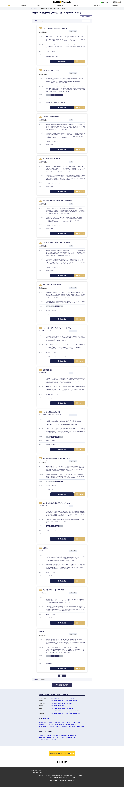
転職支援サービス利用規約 (76, 775)
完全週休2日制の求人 (43, 739)
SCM (59, 722)
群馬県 (59, 700)
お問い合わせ (76, 777)
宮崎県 (70, 713)
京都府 (55, 708)
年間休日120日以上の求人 (71, 737)
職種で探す (46, 718)
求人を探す (36, 8)
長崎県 (59, 713)
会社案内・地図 (43, 775)
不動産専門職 (64, 726)
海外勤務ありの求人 (51, 737)
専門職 (56, 724)
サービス (78, 722)
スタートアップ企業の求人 (52, 735)
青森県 (55, 698)
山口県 (67, 710)
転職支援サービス (78, 5)
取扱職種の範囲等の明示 (59, 777)
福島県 (74, 698)
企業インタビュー (41, 5)
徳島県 (70, 710)
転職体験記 (23, 5)
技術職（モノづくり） (43, 726)
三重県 (63, 705)
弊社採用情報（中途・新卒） (54, 775)
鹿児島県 (75, 713)
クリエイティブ (42, 724)
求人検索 (8, 5)
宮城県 (67, 698)
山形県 (70, 698)
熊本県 (63, 713)
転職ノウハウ (97, 5)
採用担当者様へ (114, 5)
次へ (63, 675)
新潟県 (52, 703)
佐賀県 (55, 713)
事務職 (78, 726)
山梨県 (67, 703)
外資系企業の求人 (63, 735)
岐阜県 (52, 705)
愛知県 (59, 705)
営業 (74, 722)
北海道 (52, 698)
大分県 (67, 713)
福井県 (63, 703)
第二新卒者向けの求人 (72, 735)
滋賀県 (52, 708)
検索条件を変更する (86, 16)
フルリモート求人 (60, 737)
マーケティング (68, 722)
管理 (56, 722)
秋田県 (59, 698)
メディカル (58, 726)
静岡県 (55, 705)
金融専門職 (52, 726)
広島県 (63, 710)
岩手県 (63, 698)
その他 (82, 726)
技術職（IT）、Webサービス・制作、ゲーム (68, 724)
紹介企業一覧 (60, 5)
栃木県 (55, 700)
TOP (31, 8)
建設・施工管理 (72, 726)
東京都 (70, 700)
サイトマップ (69, 777)
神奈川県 (75, 700)
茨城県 (52, 700)
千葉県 (67, 700)
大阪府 (59, 708)
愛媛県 (78, 710)
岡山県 (59, 710)
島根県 (55, 710)
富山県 (55, 703)
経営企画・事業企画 (43, 722)
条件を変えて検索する (62, 685)
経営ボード (51, 722)
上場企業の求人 (42, 735)
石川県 (59, 703)
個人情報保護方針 (48, 777)
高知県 (82, 710)
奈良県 (67, 708)
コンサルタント (50, 724)
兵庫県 (63, 708)
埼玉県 (63, 700)
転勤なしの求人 (42, 737)
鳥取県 (52, 710)
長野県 (70, 703)
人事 (63, 722)
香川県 (74, 710)
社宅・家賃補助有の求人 (54, 739)
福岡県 (52, 713)
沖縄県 (79, 713)
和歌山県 (71, 708)
